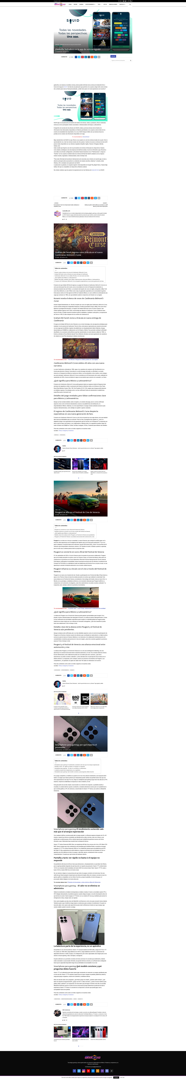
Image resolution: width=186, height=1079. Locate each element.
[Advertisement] (81, 72)
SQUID (65, 87)
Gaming (81, 4)
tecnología (62, 434)
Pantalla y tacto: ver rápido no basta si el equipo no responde (70, 766)
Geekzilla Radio (113, 4)
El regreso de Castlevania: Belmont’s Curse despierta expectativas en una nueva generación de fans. (79, 281)
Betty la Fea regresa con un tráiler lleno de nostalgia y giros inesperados (99, 707)
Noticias (57, 46)
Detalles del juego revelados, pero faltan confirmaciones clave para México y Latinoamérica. (77, 279)
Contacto (122, 4)
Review (75, 4)
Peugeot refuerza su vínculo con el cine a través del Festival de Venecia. (72, 531)
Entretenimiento (90, 4)
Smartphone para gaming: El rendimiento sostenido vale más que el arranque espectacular (77, 764)
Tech (99, 4)
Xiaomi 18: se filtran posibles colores (98, 1039)
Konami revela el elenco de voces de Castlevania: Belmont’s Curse (71, 272)
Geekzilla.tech (59, 51)
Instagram (64, 430)
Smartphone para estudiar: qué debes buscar (62, 1040)
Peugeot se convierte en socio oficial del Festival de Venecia (69, 529)
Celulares (57, 742)
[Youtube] (88, 1070)
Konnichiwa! (86, 137)
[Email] (93, 1070)
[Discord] (130, 1)
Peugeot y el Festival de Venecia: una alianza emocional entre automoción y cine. (75, 536)
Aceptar (116, 1077)
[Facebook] (74, 1070)
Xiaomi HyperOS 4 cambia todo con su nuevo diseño (80, 1040)
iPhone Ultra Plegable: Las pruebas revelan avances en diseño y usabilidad (80, 472)
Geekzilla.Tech (95, 170)
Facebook (71, 430)
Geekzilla (57, 44)
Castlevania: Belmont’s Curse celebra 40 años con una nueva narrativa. (72, 276)
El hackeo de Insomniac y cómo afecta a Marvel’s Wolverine (84, 882)
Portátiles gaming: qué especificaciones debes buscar (62, 472)
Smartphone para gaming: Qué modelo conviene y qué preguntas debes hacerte (74, 772)
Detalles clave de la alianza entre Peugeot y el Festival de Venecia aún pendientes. (75, 535)
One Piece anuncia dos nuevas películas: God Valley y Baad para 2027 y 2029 (80, 707)
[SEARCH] (130, 60)
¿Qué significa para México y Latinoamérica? (66, 277)
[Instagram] (83, 1070)
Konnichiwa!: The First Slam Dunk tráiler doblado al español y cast (66, 205)
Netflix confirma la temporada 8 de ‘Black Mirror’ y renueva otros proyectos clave (99, 473)
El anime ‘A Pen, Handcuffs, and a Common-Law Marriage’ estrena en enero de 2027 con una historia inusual (62, 708)
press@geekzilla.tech (96, 1066)
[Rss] (97, 1070)
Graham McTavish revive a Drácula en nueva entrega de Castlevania (71, 274)
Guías (70, 4)
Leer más (122, 1077)
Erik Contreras (59, 749)
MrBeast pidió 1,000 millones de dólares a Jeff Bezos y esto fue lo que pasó (96, 205)
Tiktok (60, 430)
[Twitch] (102, 1070)
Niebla (58, 257)
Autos (105, 4)
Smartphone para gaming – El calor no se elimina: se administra (70, 768)
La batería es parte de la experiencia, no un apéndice (67, 770)
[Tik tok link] (131, 1)
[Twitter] (79, 1070)
